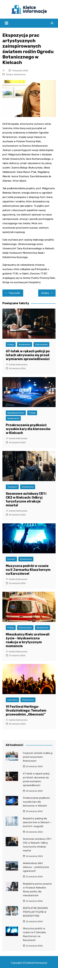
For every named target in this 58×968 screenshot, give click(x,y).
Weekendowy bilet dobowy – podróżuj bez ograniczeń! (36, 867)
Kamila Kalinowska (18, 364)
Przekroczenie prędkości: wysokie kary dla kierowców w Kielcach (28, 429)
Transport (12, 487)
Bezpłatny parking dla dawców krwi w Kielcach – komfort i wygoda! (37, 822)
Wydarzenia (20, 74)
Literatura (12, 700)
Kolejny (45, 293)
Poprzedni (14, 293)
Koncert (11, 559)
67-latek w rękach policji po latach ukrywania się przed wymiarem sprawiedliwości (28, 355)
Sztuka (9, 74)
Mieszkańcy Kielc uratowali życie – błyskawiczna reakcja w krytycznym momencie (27, 640)
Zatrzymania (41, 344)
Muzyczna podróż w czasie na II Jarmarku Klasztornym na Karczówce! (28, 570)
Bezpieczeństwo (15, 413)
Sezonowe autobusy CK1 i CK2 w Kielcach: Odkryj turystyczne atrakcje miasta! (26, 499)
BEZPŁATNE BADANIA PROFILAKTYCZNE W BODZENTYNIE (35, 912)
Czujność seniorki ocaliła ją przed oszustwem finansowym (37, 757)
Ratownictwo (25, 627)
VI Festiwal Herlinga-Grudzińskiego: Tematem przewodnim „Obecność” (26, 710)
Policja (10, 344)
